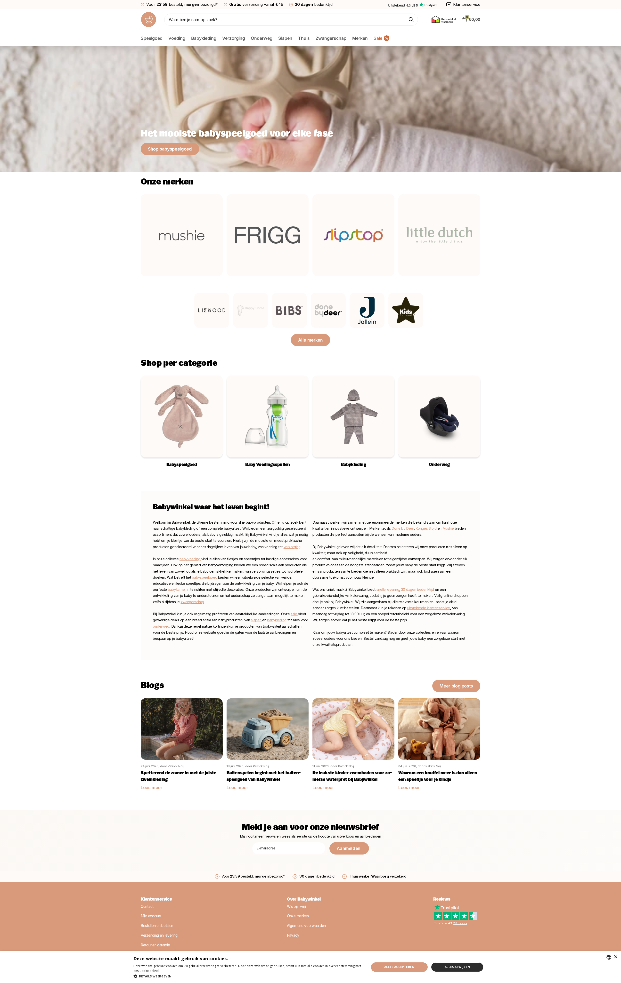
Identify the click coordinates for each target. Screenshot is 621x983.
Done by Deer (403, 528)
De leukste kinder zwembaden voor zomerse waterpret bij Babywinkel (352, 776)
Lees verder (168, 971)
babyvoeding (190, 559)
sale (294, 614)
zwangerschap (192, 602)
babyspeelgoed (204, 577)
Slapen (285, 38)
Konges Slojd (426, 528)
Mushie (448, 528)
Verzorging (233, 38)
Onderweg (261, 38)
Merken (360, 38)
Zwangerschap (331, 38)
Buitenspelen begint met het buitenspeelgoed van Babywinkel (264, 776)
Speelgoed (152, 38)
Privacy (293, 935)
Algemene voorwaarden (306, 925)
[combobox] (608, 957)
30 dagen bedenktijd (417, 589)
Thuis (304, 38)
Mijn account (151, 916)
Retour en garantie (155, 945)
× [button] (615, 957)
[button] (247, 976)
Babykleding (203, 38)
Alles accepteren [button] (399, 967)
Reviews (441, 899)
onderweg (161, 626)
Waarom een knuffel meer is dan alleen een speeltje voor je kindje (437, 776)
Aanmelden (349, 848)
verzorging (292, 547)
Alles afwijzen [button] (457, 967)
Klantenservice (156, 899)
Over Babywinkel (304, 899)
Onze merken (298, 916)
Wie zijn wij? (296, 906)
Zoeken (411, 20)
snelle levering (387, 589)
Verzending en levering (159, 935)
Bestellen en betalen (157, 925)
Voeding (176, 38)
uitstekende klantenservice (428, 608)
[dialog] (310, 967)
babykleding (276, 620)
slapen (256, 620)
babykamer (177, 589)
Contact (147, 906)
